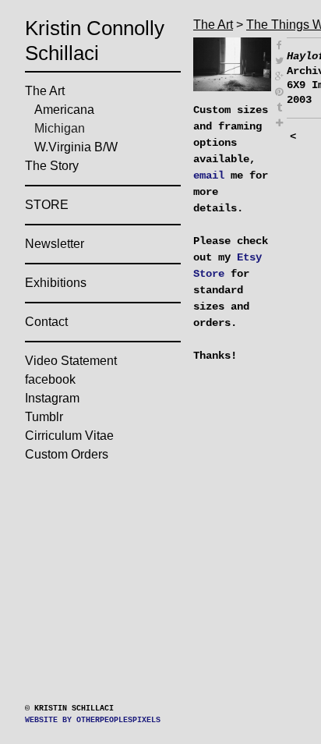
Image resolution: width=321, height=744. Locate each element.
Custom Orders (94, 479)
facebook (67, 404)
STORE (53, 229)
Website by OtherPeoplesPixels (92, 720)
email (208, 188)
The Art (59, 115)
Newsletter (75, 268)
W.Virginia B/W (101, 171)
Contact (61, 346)
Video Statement (101, 385)
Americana (85, 134)
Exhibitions (78, 307)
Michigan (75, 153)
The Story (68, 190)
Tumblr (59, 441)
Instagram (74, 422)
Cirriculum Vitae (103, 460)
